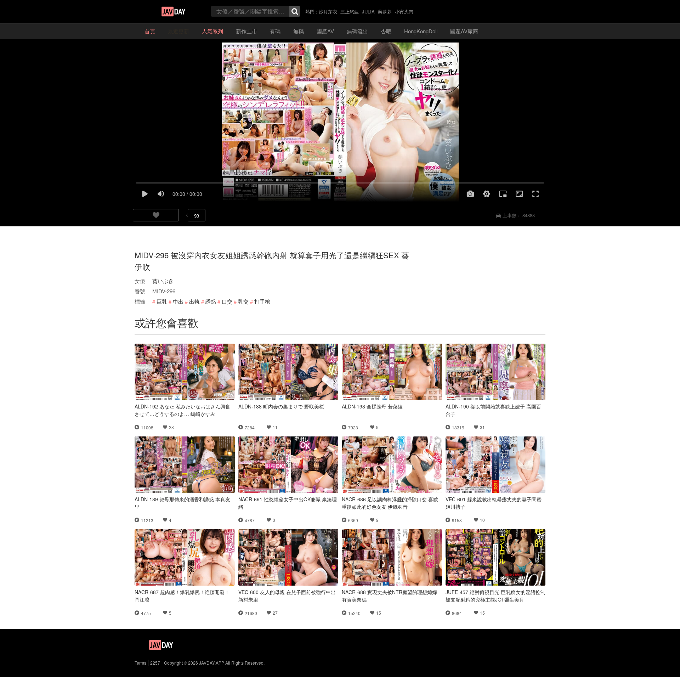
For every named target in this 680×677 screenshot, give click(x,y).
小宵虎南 (404, 11)
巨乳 (162, 301)
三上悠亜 (349, 11)
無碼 (298, 31)
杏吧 (386, 31)
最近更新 (178, 31)
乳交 (243, 301)
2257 (155, 663)
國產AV (325, 31)
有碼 (275, 31)
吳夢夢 (385, 11)
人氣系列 (212, 31)
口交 (227, 301)
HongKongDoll (420, 31)
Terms (140, 663)
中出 (178, 301)
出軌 (194, 301)
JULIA (368, 11)
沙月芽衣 (328, 11)
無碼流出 (357, 31)
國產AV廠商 (464, 31)
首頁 (149, 31)
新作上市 (246, 31)
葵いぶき (163, 280)
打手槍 (262, 301)
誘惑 (210, 301)
